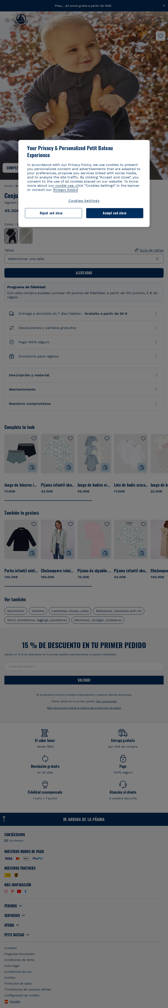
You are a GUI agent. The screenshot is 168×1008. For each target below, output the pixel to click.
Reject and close (51, 213)
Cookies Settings (84, 201)
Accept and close (114, 213)
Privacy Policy (65, 190)
